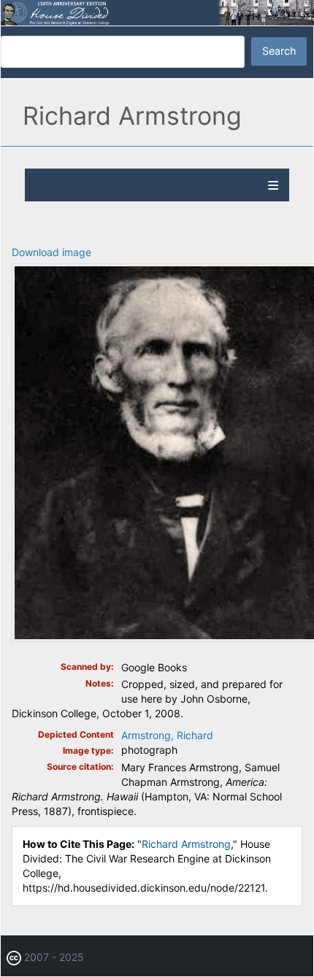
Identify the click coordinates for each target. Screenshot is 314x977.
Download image (51, 252)
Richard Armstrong (186, 844)
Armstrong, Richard (167, 735)
